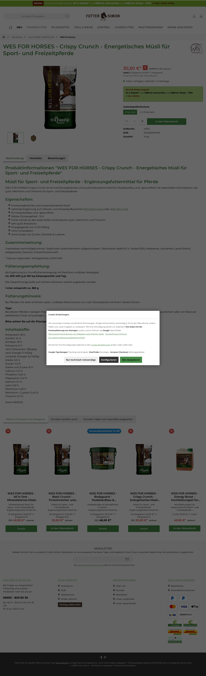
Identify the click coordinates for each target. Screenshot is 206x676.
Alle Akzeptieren (131, 359)
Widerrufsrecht (69, 599)
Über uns (120, 586)
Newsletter (121, 594)
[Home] (13, 27)
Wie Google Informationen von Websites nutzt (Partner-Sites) (76, 334)
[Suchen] (67, 16)
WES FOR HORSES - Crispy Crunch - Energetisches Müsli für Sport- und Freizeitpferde (144, 497)
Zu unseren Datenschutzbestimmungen (66, 337)
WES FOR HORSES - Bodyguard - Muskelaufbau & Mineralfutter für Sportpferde (103, 497)
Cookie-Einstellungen (100, 345)
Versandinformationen (183, 590)
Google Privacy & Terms (116, 334)
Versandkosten (62, 663)
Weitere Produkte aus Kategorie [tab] (25, 419)
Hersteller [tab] (36, 158)
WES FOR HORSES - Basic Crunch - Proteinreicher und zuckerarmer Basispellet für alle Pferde (62, 497)
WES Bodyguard (93, 209)
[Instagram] (105, 657)
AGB (63, 590)
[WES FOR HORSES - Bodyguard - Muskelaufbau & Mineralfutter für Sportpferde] (103, 459)
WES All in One (119, 209)
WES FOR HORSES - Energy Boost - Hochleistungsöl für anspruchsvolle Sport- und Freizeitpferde (185, 497)
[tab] (15, 158)
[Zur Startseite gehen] (103, 16)
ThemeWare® (129, 665)
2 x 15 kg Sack (147, 112)
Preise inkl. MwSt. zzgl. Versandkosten (140, 76)
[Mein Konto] (194, 16)
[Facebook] (101, 657)
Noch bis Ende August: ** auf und (104, 3)
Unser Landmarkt (125, 599)
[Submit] (127, 559)
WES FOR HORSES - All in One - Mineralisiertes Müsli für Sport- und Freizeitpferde (21, 497)
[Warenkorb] (200, 16)
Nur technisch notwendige (81, 359)
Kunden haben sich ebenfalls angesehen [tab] (108, 419)
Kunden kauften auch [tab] (64, 419)
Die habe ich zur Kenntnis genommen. (104, 565)
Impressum (67, 586)
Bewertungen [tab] (56, 158)
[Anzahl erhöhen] (142, 121)
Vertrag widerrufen (70, 604)
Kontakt (120, 590)
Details (21, 528)
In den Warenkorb (166, 121)
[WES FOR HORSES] (196, 51)
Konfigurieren (109, 359)
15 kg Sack (130, 112)
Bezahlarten (177, 586)
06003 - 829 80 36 (15, 597)
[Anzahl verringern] (126, 121)
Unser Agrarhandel (126, 603)
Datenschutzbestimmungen (90, 565)
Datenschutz (67, 594)
